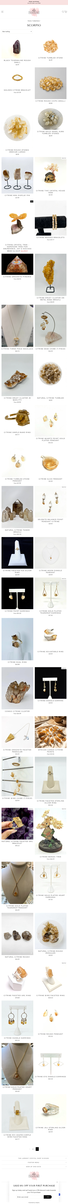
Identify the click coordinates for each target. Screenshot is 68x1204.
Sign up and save (33, 1166)
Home (30, 21)
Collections (36, 21)
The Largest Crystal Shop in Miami (33, 1158)
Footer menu (33, 1162)
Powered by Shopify (34, 1202)
